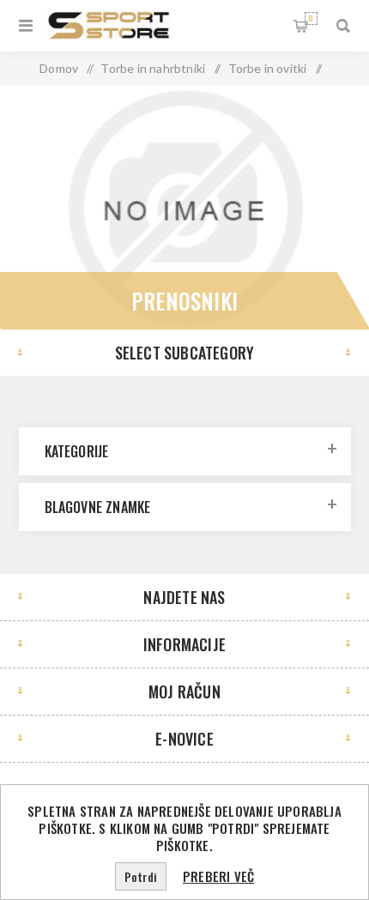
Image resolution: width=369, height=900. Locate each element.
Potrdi (140, 876)
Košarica (310, 18)
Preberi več (218, 876)
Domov (58, 68)
